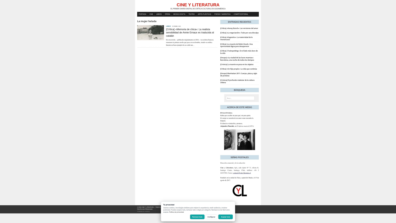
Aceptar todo (225, 217)
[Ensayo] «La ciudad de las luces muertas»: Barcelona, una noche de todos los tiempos (237, 58)
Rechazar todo (197, 217)
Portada (142, 14)
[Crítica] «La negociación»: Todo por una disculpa (239, 33)
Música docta (179, 14)
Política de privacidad (145, 209)
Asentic (147, 211)
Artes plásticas (204, 14)
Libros (159, 14)
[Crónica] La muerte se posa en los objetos (236, 64)
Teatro (192, 14)
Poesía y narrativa (222, 14)
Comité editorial (241, 14)
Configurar (211, 217)
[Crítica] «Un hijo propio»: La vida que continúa (238, 69)
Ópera (167, 14)
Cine (151, 14)
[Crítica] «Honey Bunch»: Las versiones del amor (239, 28)
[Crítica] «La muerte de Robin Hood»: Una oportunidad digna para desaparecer (236, 45)
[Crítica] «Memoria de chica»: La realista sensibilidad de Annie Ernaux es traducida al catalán (190, 32)
